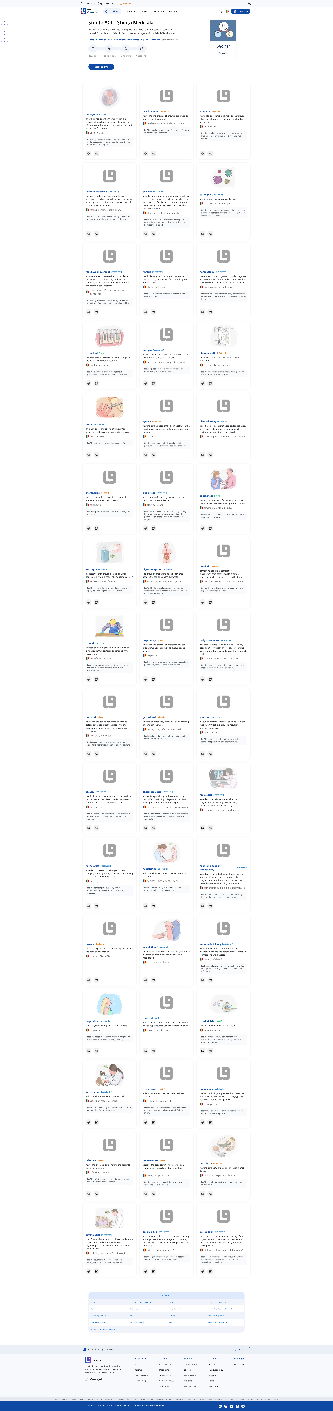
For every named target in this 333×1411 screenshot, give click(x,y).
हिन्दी (128, 1399)
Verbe (211, 1381)
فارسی (150, 1399)
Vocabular (101, 39)
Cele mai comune (166, 1381)
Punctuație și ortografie (216, 1370)
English (56, 1399)
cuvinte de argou (191, 1364)
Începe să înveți (101, 66)
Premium (127, 3)
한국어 (202, 1399)
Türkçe (82, 1399)
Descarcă (241, 1349)
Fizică (93, 1302)
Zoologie (172, 1316)
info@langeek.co (97, 1379)
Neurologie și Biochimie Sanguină (220, 1309)
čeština (259, 1399)
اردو (226, 1399)
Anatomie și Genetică (98, 1316)
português (179, 1399)
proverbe (188, 1381)
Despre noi (139, 1370)
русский (99, 1399)
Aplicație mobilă (107, 3)
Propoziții (213, 1364)
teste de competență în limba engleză (128, 39)
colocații (187, 1370)
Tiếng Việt (120, 1399)
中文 (195, 1399)
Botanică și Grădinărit (137, 1322)
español (74, 1399)
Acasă (91, 39)
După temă (164, 1370)
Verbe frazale (190, 1375)
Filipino (142, 1399)
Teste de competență (166, 1375)
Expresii (188, 1358)
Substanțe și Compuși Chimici (218, 1302)
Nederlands (240, 1399)
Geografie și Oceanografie (217, 1322)
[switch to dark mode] (249, 3)
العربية (135, 1399)
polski (210, 1399)
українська (109, 1399)
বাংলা (231, 1399)
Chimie (171, 1302)
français (65, 1399)
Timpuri (212, 1375)
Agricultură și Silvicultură (100, 1322)
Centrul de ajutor (142, 1381)
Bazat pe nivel (165, 1364)
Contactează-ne (141, 1375)
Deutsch (169, 1399)
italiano (90, 1399)
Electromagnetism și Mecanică (141, 1302)
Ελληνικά (218, 1399)
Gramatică (214, 1358)
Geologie (172, 1322)
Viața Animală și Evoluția (216, 1316)
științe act (155, 39)
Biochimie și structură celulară (141, 1309)
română (268, 1399)
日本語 (188, 1399)
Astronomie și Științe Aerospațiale (103, 1329)
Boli (131, 1316)
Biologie (94, 1309)
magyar (276, 1399)
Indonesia (159, 1399)
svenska (250, 1399)
